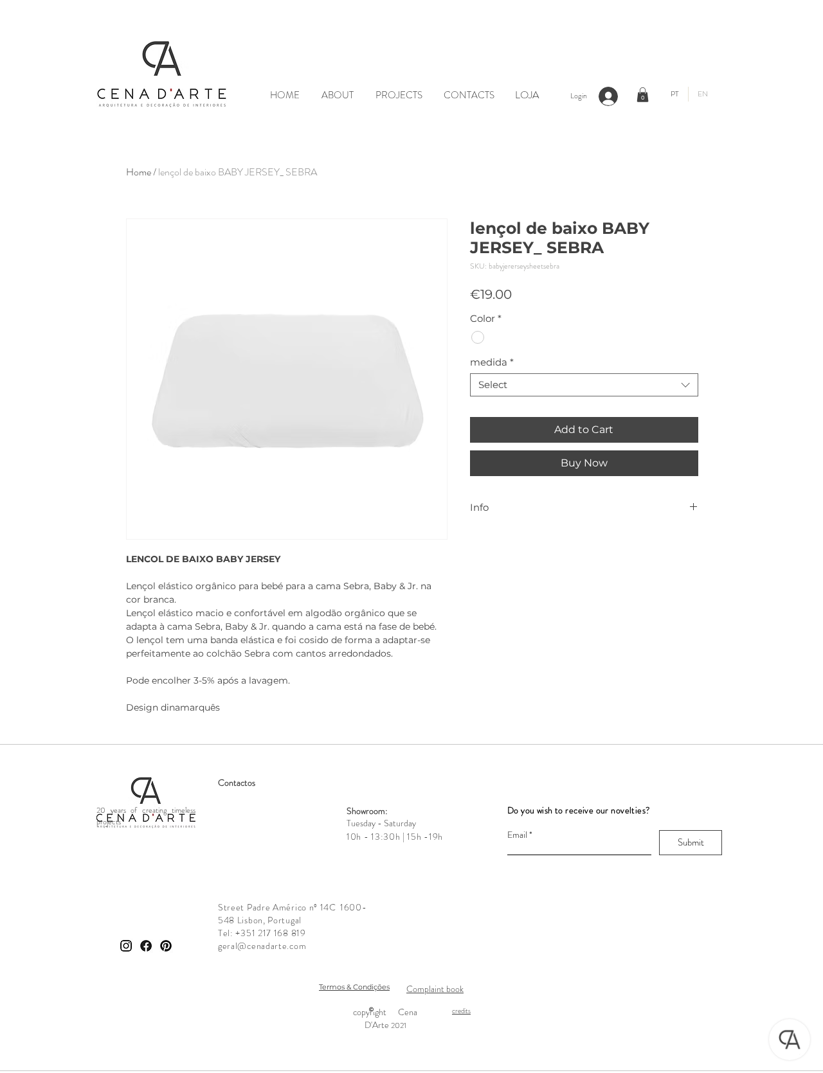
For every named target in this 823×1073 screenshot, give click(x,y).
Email (517, 834)
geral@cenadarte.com (262, 945)
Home (138, 171)
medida (492, 362)
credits (461, 1011)
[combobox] (584, 384)
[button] (643, 94)
